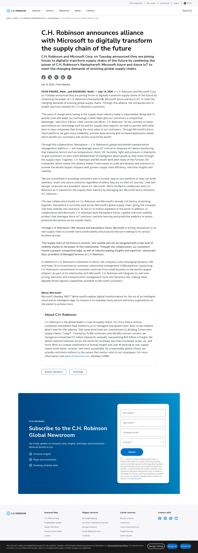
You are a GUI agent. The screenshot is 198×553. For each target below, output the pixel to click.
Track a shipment (135, 3)
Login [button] (176, 3)
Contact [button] (90, 10)
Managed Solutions (89, 527)
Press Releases (53, 18)
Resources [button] (64, 10)
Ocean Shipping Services (91, 531)
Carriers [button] (50, 10)
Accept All (172, 546)
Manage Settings (156, 546)
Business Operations (54, 372)
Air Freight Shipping (89, 518)
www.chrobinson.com (77, 356)
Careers (47, 535)
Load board (164, 3)
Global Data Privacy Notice (118, 545)
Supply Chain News (51, 527)
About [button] (78, 10)
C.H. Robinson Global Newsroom (33, 18)
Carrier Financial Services (129, 527)
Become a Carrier (127, 518)
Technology (78, 372)
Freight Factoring (126, 531)
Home (8, 18)
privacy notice (136, 478)
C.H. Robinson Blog (51, 518)
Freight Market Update (52, 523)
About (15, 18)
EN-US (189, 3)
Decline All (185, 546)
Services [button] (36, 10)
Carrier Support (126, 535)
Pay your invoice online (53, 531)
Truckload (86, 535)
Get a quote (151, 3)
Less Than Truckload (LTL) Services (95, 523)
